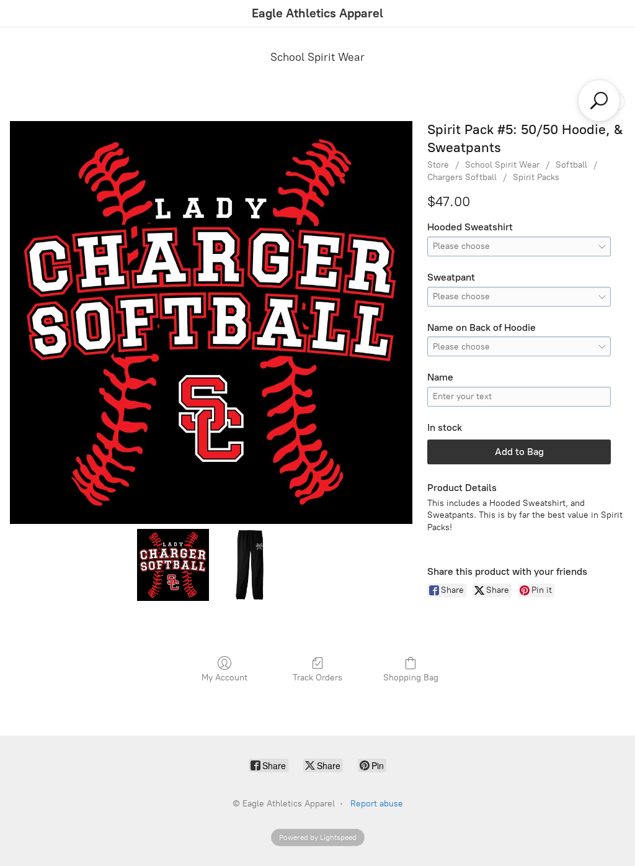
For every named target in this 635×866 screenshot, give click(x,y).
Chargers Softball (462, 177)
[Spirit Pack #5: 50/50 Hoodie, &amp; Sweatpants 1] (249, 564)
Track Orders (317, 677)
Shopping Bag (410, 677)
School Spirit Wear (317, 57)
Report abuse (376, 803)
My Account (224, 677)
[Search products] (599, 100)
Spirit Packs (536, 177)
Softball (571, 165)
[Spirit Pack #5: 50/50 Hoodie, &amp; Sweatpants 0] (172, 564)
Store (438, 165)
